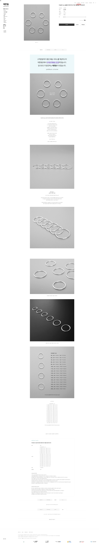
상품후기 (4, 24)
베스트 (5, 10)
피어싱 (5, 13)
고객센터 (5, 30)
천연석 (5, 21)
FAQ (4, 28)
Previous (23, 23)
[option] (36, 22)
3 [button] (37, 42)
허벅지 (5, 18)
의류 (4, 19)
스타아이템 (5, 12)
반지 (4, 17)
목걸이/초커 (5, 16)
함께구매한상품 (48, 509)
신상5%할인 (5, 11)
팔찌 (4, 15)
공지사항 (4, 25)
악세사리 (5, 20)
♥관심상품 (83, 24)
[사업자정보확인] (58, 535)
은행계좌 (5, 31)
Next (50, 23)
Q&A (4, 27)
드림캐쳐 (5, 22)
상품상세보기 (41, 509)
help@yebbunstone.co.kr (32, 535)
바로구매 (66, 24)
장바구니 (77, 24)
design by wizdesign (33, 538)
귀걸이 (5, 14)
